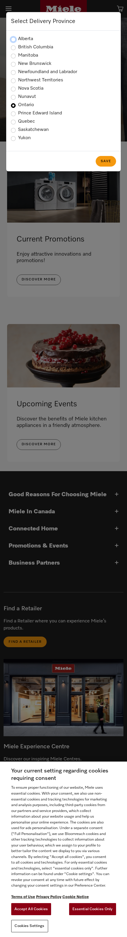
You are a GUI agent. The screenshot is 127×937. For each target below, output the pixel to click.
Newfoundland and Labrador (47, 72)
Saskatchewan (33, 129)
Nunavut (27, 96)
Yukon (24, 138)
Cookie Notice (75, 897)
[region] (63, 849)
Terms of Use (23, 897)
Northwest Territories (40, 80)
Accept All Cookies (31, 909)
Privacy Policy (48, 897)
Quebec (26, 121)
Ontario (26, 105)
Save (106, 161)
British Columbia (35, 47)
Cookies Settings (29, 926)
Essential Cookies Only (92, 909)
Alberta (25, 39)
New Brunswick (34, 63)
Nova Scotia (30, 88)
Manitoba (28, 55)
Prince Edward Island (40, 113)
